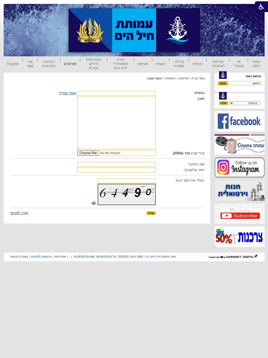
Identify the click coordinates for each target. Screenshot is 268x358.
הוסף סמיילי (67, 93)
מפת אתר (60, 256)
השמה (161, 64)
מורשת (143, 64)
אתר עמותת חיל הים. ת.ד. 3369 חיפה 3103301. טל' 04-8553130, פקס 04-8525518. (124, 256)
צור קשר (30, 63)
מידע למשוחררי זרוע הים (120, 63)
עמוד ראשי (256, 63)
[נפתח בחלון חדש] (240, 130)
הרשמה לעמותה (41, 256)
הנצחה (197, 64)
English (13, 64)
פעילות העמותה (218, 63)
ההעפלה (170, 78)
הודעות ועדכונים (48, 63)
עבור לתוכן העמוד (209, 9)
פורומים (70, 64)
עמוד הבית (198, 78)
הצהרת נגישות (19, 256)
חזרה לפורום (19, 213)
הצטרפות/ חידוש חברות (94, 63)
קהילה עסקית (179, 63)
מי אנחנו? (238, 63)
